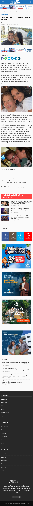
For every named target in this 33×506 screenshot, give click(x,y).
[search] (30, 2)
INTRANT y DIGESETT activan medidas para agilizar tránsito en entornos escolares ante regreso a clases (16, 369)
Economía (3, 454)
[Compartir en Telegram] (12, 58)
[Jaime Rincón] (16, 2)
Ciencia (3, 430)
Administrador (5, 22)
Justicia (3, 440)
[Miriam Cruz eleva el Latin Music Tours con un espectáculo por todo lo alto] (5, 211)
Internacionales (5, 412)
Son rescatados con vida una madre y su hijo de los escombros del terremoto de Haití (16, 181)
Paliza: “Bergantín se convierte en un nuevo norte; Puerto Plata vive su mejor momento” (16, 381)
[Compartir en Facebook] (2, 58)
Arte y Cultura (4, 426)
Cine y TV (3, 467)
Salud (2, 409)
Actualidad (4, 14)
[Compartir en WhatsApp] (5, 58)
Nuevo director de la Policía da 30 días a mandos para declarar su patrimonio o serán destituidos (15, 363)
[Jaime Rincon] (14, 481)
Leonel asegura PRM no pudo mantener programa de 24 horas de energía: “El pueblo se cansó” (16, 375)
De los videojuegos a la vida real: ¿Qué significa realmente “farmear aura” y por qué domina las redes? (21, 202)
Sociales (3, 464)
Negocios (3, 457)
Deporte (3, 416)
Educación (3, 433)
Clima (2, 470)
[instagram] (19, 497)
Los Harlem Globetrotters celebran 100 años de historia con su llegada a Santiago (21, 217)
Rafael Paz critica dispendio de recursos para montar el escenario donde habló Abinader (16, 187)
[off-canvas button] (3, 2)
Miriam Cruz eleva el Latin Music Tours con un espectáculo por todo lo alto (21, 210)
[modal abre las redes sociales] (19, 58)
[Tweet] (9, 58)
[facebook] (13, 497)
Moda (2, 443)
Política (3, 406)
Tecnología (4, 436)
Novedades (4, 460)
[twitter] (16, 497)
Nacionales (4, 402)
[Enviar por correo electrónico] (15, 58)
